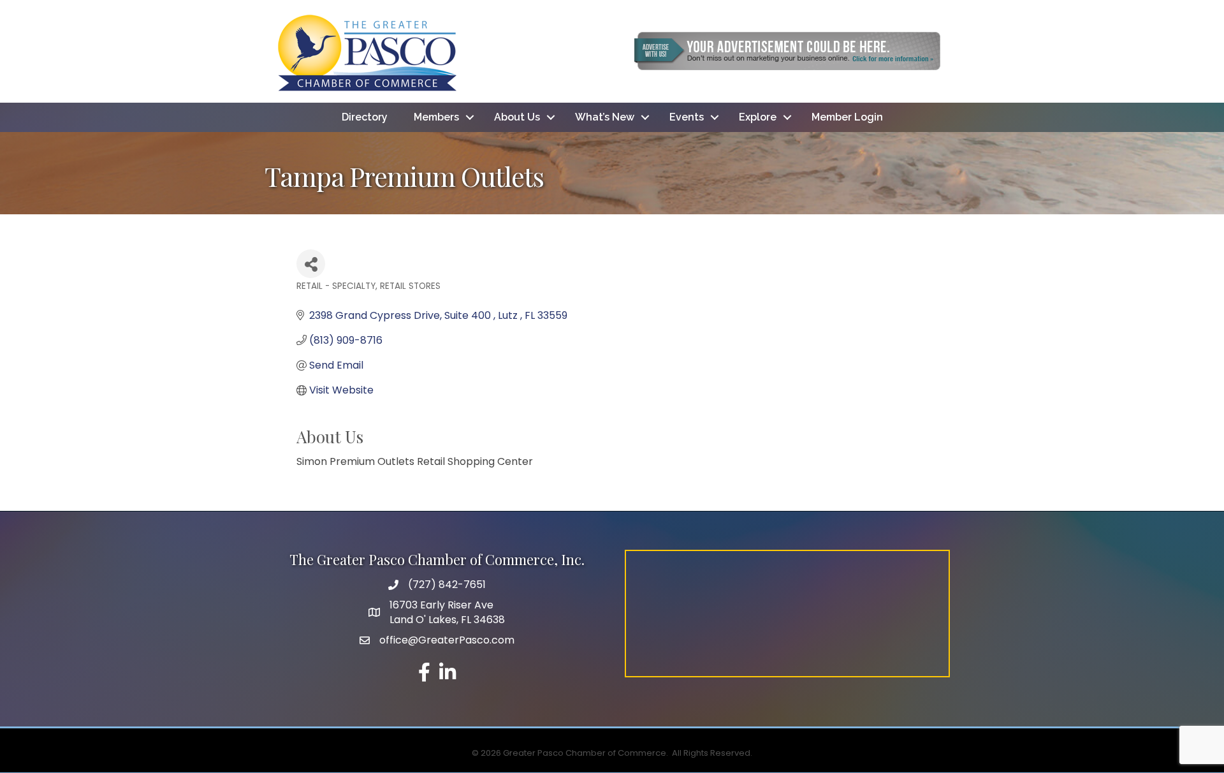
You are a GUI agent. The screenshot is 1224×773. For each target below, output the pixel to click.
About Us (517, 117)
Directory (365, 117)
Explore (757, 117)
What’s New (604, 117)
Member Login (847, 117)
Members (436, 117)
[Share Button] (310, 263)
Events (686, 117)
